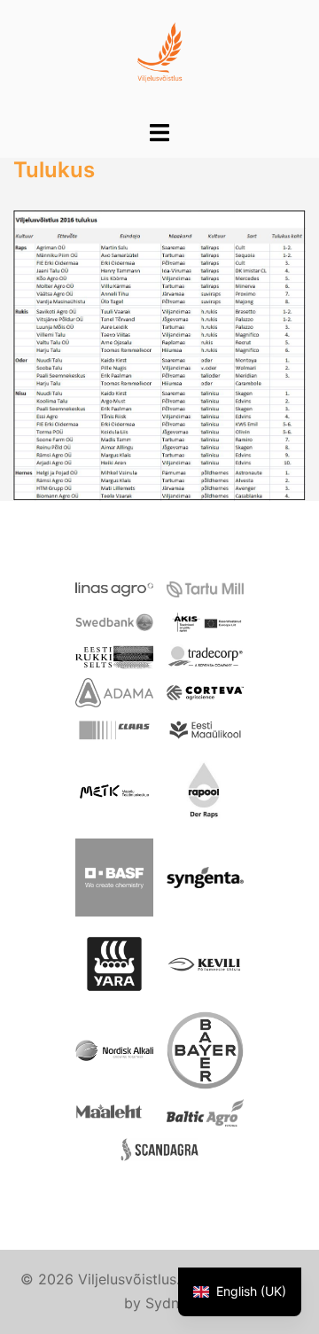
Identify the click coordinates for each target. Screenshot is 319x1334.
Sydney (170, 1303)
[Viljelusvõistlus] (160, 58)
